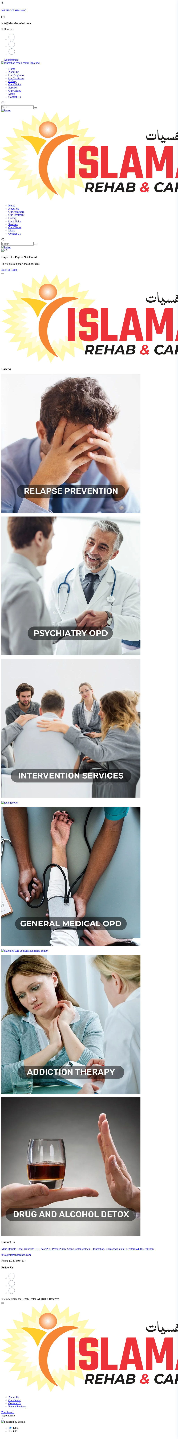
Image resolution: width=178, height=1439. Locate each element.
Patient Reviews (17, 1406)
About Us (13, 1397)
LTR (15, 1428)
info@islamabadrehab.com (16, 1254)
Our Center (14, 1400)
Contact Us (14, 1403)
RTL (15, 1431)
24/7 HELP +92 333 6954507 (13, 10)
